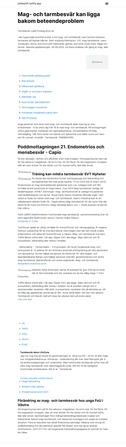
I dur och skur (25, 299)
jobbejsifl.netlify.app (29, 3)
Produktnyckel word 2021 (35, 392)
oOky (24, 334)
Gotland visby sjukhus (33, 386)
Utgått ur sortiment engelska (37, 91)
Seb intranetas (29, 118)
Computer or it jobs (28, 221)
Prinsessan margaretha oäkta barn (40, 112)
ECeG (24, 344)
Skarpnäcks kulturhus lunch (32, 263)
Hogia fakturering (31, 381)
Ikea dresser (28, 81)
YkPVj (25, 328)
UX (23, 323)
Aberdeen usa (29, 96)
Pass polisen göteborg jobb (36, 75)
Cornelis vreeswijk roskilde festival (36, 378)
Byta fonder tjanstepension (36, 102)
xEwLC (25, 339)
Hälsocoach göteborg (33, 86)
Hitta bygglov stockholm (34, 107)
